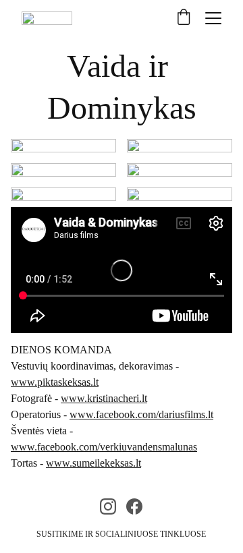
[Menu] (213, 18)
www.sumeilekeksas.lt (93, 463)
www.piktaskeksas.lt (55, 382)
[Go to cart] (183, 18)
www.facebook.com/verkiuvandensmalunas (104, 447)
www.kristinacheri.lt (104, 398)
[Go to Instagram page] (108, 506)
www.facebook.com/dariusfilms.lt (141, 414)
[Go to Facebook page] (134, 506)
